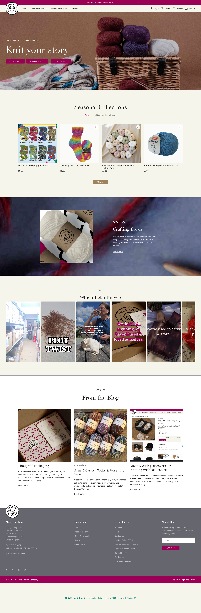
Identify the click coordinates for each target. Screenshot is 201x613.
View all (100, 182)
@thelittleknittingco (100, 297)
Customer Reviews (123, 561)
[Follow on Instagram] (19, 569)
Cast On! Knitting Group (125, 549)
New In (75, 8)
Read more (23, 485)
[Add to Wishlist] (54, 127)
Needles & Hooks (39, 8)
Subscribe (171, 548)
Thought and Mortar (186, 580)
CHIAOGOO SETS (37, 61)
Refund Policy (121, 553)
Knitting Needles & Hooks (105, 115)
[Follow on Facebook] (7, 569)
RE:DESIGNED (15, 61)
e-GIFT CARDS (61, 61)
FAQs (117, 532)
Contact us (119, 536)
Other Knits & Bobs (59, 8)
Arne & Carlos (80, 465)
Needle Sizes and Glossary (126, 544)
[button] (23, 332)
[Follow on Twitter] (13, 569)
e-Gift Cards (79, 544)
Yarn (25, 8)
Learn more (118, 251)
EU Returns (119, 557)
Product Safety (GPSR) (124, 540)
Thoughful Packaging (33, 466)
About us (118, 527)
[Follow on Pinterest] (25, 569)
